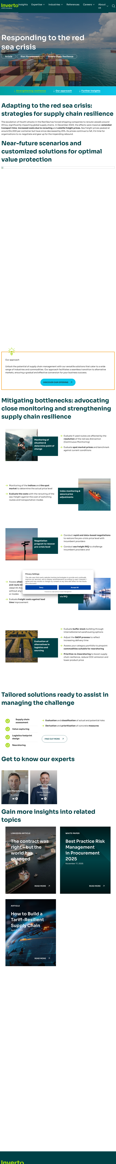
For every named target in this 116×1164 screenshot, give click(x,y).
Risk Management (30, 56)
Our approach (64, 91)
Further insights (90, 91)
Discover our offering (55, 382)
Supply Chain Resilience (60, 56)
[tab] (28, 721)
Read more (40, 886)
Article (8, 56)
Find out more (52, 739)
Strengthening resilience (31, 91)
